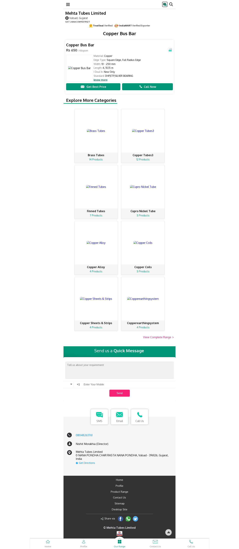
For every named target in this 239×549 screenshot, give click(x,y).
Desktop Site (119, 509)
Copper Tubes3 (143, 155)
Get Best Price (96, 86)
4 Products (96, 271)
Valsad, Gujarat (78, 18)
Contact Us (119, 497)
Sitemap (120, 503)
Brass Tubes (96, 155)
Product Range (119, 491)
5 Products (143, 215)
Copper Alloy (96, 267)
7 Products (96, 215)
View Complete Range (158, 337)
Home (119, 479)
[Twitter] (135, 519)
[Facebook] (120, 519)
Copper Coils (143, 267)
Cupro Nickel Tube (143, 211)
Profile (119, 485)
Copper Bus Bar (80, 44)
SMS (99, 421)
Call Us (139, 421)
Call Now (150, 86)
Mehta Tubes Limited (85, 13)
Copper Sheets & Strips (96, 323)
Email (119, 421)
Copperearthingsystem (143, 323)
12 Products (143, 159)
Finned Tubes (96, 211)
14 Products (96, 159)
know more (100, 80)
